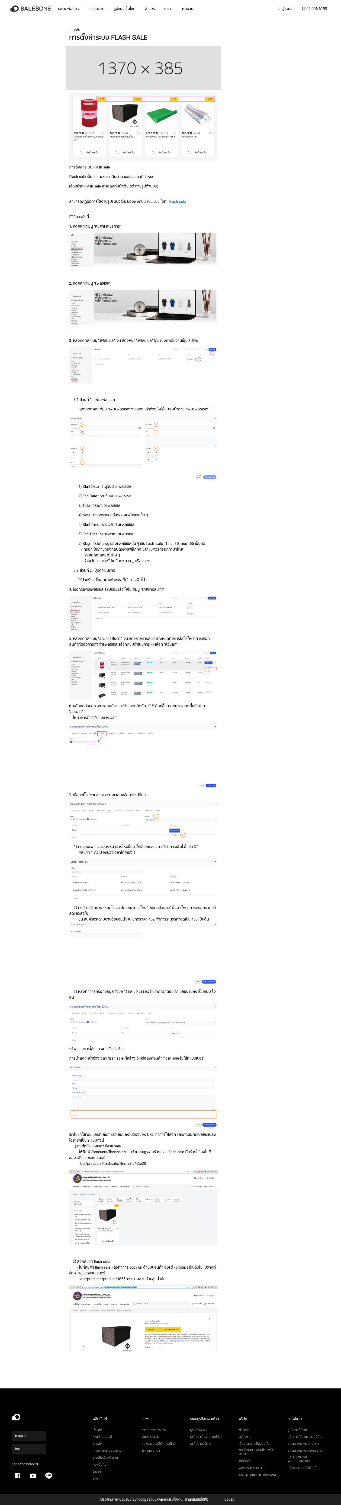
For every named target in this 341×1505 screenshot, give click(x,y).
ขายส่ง (97, 1443)
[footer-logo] (49, 1418)
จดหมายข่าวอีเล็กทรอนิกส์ (159, 1443)
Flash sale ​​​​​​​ (177, 201)
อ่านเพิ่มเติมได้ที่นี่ (196, 1499)
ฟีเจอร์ (150, 8)
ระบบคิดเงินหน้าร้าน (105, 1457)
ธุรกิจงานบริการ (200, 1443)
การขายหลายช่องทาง (107, 1450)
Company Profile (251, 1467)
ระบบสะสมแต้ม (151, 1436)
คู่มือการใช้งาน (297, 1430)
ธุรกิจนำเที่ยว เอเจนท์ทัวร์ (206, 1436)
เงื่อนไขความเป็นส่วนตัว (254, 1443)
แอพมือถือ (99, 1464)
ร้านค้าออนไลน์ (102, 1436)
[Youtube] (33, 1475)
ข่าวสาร (244, 1430)
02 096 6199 (316, 8)
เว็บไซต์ (97, 1430)
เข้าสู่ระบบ (285, 8)
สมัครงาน (245, 1436)
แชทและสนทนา (151, 1450)
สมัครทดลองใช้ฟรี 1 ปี (302, 1467)
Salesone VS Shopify (303, 1443)
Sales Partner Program (257, 1474)
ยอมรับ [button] (229, 1499)
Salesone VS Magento (305, 1450)
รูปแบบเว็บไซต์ (124, 8)
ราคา (168, 8)
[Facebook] (17, 1475)
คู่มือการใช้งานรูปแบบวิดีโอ (305, 1436)
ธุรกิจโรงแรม (198, 1430)
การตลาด (96, 8)
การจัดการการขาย (154, 1430)
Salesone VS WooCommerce (299, 1458)
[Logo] (31, 9)
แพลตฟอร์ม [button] (68, 8)
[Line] (48, 1475)
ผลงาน (187, 8)
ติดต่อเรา (245, 1460)
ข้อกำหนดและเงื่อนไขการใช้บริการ (256, 1451)
